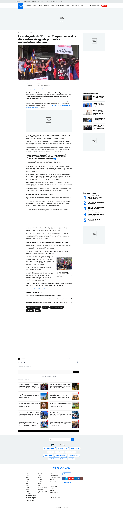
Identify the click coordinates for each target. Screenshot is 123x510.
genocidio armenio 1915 (33, 307)
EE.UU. (31, 32)
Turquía (45, 307)
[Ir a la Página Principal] (20, 6)
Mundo (40, 5)
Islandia (50, 452)
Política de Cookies (54, 483)
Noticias (22, 32)
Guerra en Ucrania (62, 448)
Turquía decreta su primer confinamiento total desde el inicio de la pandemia (43, 295)
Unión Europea (75, 448)
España (71, 458)
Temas (27, 473)
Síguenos (40, 483)
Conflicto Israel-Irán (49, 448)
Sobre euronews (54, 475)
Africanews (40, 489)
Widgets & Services (42, 487)
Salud (72, 5)
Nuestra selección (90, 93)
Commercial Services (55, 477)
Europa (35, 5)
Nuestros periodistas (31, 495)
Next (57, 5)
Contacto (52, 488)
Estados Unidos (70, 452)
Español (18, 1)
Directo (104, 5)
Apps (39, 485)
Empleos (52, 490)
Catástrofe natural (73, 455)
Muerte (64, 458)
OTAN (37, 310)
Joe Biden (29, 310)
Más (51, 473)
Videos (77, 5)
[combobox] (67, 2)
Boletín (39, 477)
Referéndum (60, 452)
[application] (48, 62)
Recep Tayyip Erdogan (56, 307)
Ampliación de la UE (60, 455)
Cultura (62, 5)
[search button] (60, 2)
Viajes (52, 5)
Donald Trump (48, 455)
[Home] (18, 32)
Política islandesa (54, 458)
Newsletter (66, 482)
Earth (67, 5)
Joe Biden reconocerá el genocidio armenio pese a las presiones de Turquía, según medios (47, 298)
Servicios (40, 473)
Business (46, 5)
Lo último (28, 5)
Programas (28, 493)
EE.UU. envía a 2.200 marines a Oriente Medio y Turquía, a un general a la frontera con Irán (46, 302)
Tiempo (40, 479)
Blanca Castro (30, 83)
